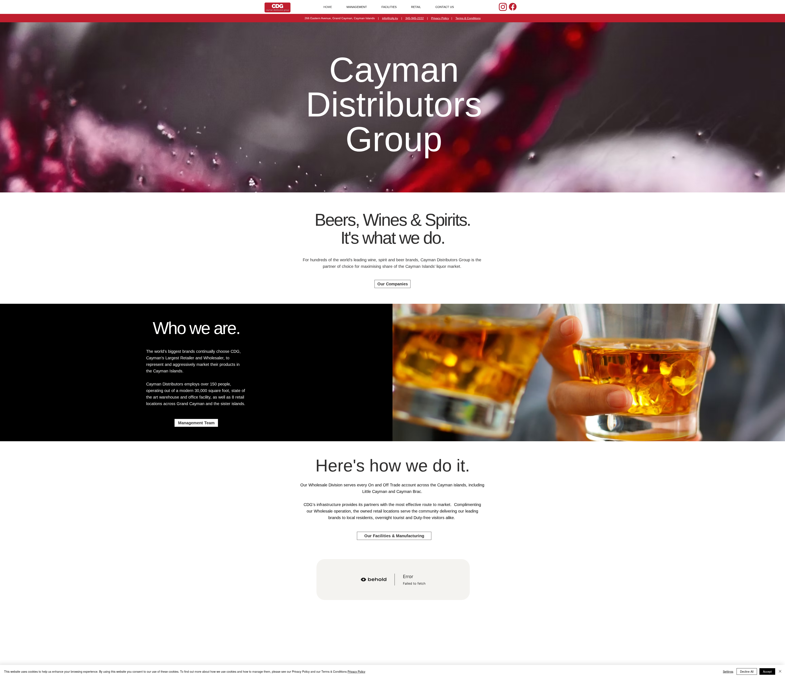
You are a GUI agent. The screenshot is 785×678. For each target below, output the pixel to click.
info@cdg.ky (390, 18)
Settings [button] (728, 671)
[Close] (780, 671)
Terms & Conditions (468, 18)
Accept (767, 671)
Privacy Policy (440, 18)
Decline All (747, 671)
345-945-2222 (414, 18)
